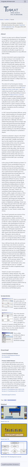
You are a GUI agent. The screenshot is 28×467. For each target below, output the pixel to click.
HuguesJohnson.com (8, 1)
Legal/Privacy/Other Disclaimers (10, 464)
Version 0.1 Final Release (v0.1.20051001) (13, 391)
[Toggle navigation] (25, 1)
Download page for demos (9, 394)
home (1, 19)
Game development (12, 400)
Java (5, 400)
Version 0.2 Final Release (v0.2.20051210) (13, 389)
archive (7, 19)
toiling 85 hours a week (16, 94)
